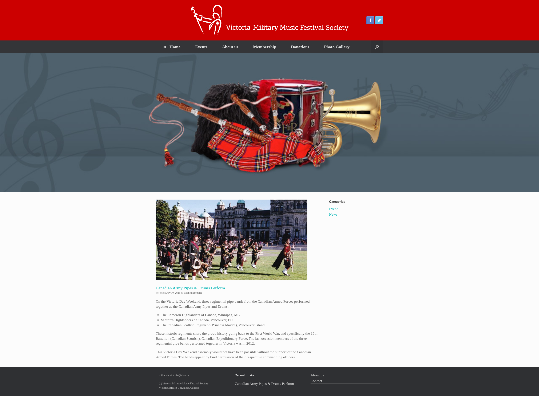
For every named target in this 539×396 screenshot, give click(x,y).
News (333, 214)
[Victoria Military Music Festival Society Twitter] (379, 20)
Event (333, 209)
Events (201, 46)
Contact (316, 381)
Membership (264, 46)
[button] (377, 46)
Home (174, 46)
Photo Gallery (337, 46)
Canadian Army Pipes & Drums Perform (190, 288)
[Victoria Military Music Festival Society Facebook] (370, 20)
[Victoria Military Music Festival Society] (269, 20)
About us (230, 46)
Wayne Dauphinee (193, 292)
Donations (300, 46)
